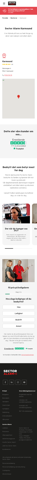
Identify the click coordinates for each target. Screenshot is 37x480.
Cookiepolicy (6, 470)
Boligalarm (5, 395)
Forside (5, 18)
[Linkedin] (11, 382)
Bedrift (18, 320)
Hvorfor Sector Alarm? (9, 442)
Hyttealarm (5, 409)
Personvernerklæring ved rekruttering (13, 467)
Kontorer (14, 18)
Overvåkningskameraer (27, 391)
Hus (18, 307)
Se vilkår (10, 12)
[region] (19, 226)
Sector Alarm (7, 424)
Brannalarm (5, 398)
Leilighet (19, 314)
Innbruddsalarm (7, 416)
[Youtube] (24, 382)
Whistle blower (6, 474)
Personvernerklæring (8, 463)
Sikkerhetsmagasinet (8, 439)
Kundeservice (6, 449)
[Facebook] (5, 382)
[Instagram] (17, 382)
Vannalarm (5, 402)
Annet (19, 326)
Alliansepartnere (7, 435)
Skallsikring (5, 412)
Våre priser (5, 419)
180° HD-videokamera (25, 411)
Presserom (5, 432)
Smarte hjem (6, 405)
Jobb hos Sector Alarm (9, 446)
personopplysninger (27, 355)
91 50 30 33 (8, 75)
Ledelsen (5, 428)
